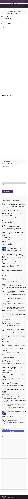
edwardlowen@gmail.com (6, 18)
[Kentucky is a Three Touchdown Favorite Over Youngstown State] (4, 219)
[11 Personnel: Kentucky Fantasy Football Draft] (4, 279)
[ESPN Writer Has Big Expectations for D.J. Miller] (4, 390)
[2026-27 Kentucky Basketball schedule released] (4, 354)
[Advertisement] (14, 77)
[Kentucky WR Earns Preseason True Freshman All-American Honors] (4, 263)
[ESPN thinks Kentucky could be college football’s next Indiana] (4, 211)
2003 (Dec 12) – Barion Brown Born (15, 11)
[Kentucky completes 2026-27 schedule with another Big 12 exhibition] (4, 420)
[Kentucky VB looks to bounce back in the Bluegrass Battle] (4, 376)
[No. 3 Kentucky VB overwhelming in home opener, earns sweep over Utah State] (4, 241)
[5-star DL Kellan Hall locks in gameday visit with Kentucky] (4, 361)
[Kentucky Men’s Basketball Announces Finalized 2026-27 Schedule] (4, 383)
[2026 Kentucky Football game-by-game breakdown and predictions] (4, 233)
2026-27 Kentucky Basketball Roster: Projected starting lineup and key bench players (15, 300)
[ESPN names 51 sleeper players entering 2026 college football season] (4, 338)
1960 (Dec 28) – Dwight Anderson (13, 13)
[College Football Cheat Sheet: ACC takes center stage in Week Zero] (4, 330)
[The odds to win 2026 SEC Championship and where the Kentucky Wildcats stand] (4, 248)
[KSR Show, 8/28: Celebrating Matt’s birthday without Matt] (4, 405)
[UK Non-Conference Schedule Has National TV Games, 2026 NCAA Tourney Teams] (4, 412)
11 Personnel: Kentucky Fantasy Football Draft (16, 277)
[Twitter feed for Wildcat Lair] (5, 1)
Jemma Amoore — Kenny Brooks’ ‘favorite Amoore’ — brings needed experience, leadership (15, 270)
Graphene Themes (9, 497)
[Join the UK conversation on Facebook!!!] (3, 1)
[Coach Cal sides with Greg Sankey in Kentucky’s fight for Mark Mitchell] (4, 285)
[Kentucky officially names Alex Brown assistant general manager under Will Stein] (4, 323)
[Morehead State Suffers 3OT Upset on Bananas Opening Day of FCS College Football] (4, 398)
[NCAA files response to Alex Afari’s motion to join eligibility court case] (4, 292)
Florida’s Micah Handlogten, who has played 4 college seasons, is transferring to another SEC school (16, 345)
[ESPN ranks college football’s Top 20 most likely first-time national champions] (4, 368)
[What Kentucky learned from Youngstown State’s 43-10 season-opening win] (4, 308)
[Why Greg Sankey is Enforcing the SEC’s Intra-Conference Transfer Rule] (4, 315)
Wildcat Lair (3, 6)
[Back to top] (25, 496)
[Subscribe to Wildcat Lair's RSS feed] (1, 1)
